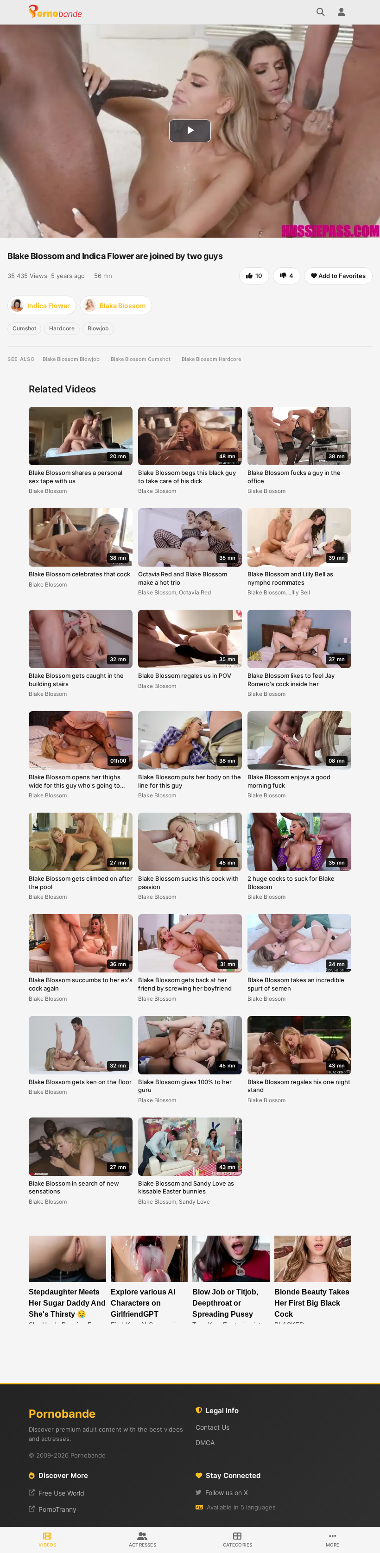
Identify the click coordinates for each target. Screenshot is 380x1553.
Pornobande (56, 12)
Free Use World (61, 1493)
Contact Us (212, 1427)
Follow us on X (226, 1492)
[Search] (320, 12)
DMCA (205, 1442)
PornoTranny (57, 1509)
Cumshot (24, 328)
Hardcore (62, 328)
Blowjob (98, 328)
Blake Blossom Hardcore (211, 359)
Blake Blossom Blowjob (71, 359)
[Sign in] (341, 12)
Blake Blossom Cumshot (141, 359)
